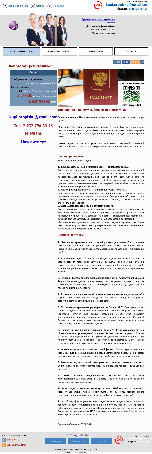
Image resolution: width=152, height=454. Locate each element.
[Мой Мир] (142, 62)
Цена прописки (95, 51)
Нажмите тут (138, 9)
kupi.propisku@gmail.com (127, 5)
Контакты (131, 51)
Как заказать (56, 441)
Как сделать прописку (59, 51)
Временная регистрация (22, 51)
